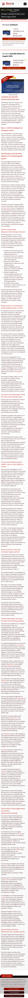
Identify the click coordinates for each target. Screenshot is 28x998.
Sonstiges (10, 10)
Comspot (3, 771)
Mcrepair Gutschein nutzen (14, 68)
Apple (5, 750)
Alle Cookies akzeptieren (14, 989)
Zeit (13, 597)
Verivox (19, 849)
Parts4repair (20, 645)
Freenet (19, 833)
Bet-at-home (6, 879)
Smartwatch (7, 208)
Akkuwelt (3, 680)
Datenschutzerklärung (19, 986)
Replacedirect (10, 664)
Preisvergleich (18, 371)
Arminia (3, 897)
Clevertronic (13, 718)
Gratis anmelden (7, 976)
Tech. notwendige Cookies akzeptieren (14, 996)
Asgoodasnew (22, 698)
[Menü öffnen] (25, 4)
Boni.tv (3, 10)
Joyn (6, 865)
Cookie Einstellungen (14, 992)
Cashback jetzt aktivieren (14, 39)
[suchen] (21, 4)
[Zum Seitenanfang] (25, 996)
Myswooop (7, 734)
